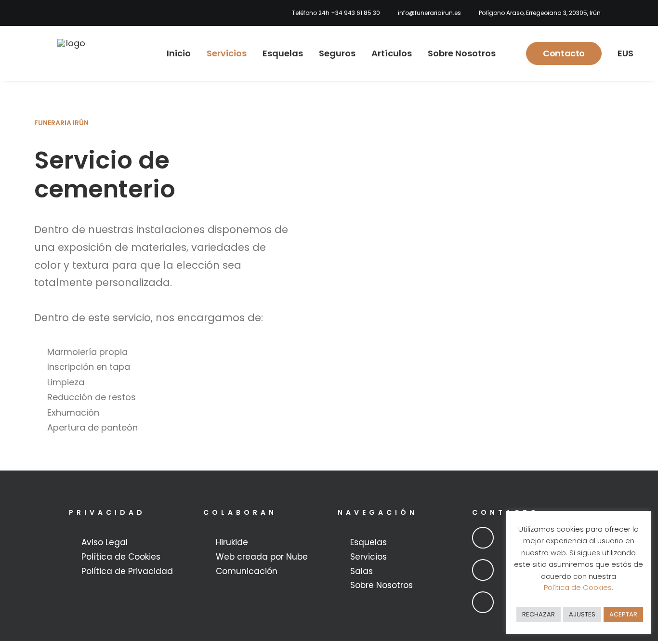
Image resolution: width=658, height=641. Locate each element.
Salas (361, 571)
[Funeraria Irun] (71, 53)
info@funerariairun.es (429, 13)
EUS (625, 53)
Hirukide (232, 542)
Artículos (391, 53)
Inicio (179, 53)
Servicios (227, 53)
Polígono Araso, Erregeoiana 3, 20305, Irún (540, 13)
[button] (483, 538)
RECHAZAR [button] (538, 614)
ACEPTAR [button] (623, 614)
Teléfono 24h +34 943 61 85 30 (336, 13)
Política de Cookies (120, 557)
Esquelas (283, 53)
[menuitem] (333, 13)
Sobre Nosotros (462, 53)
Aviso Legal (104, 542)
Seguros (337, 53)
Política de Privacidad (127, 571)
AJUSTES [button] (582, 614)
